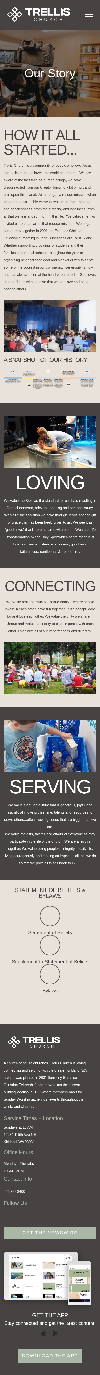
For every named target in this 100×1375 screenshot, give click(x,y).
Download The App (50, 1355)
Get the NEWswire (49, 1232)
